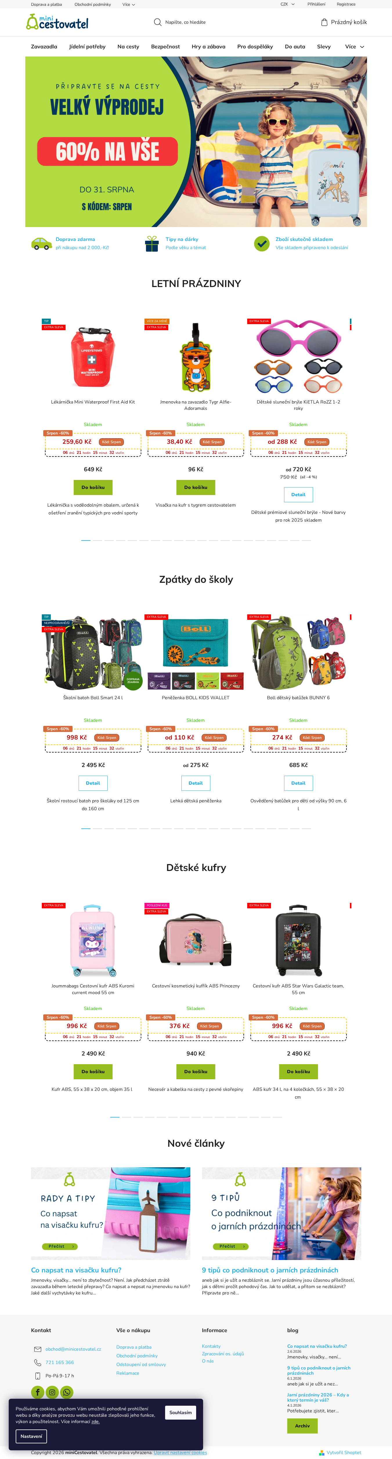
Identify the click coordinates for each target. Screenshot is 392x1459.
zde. (95, 1421)
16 (271, 540)
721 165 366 (60, 1362)
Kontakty (211, 1346)
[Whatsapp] (66, 1392)
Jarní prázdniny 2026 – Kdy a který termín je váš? (318, 1398)
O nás (208, 1361)
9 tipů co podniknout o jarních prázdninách (319, 1371)
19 (306, 540)
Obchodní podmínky (93, 4)
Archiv (302, 1426)
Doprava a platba (46, 4)
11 (213, 540)
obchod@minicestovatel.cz (73, 1349)
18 (294, 540)
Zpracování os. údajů (223, 1354)
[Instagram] (52, 1392)
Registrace (346, 4)
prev (35, 428)
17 (283, 540)
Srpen (111, 442)
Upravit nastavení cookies (180, 1452)
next (356, 428)
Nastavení (31, 1436)
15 (260, 540)
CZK (285, 4)
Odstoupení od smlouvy (141, 1364)
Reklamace (127, 1373)
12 (225, 540)
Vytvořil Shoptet (344, 1452)
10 (202, 540)
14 (248, 540)
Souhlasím (180, 1412)
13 (236, 540)
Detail (298, 495)
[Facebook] (37, 1392)
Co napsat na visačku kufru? (317, 1346)
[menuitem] (44, 46)
